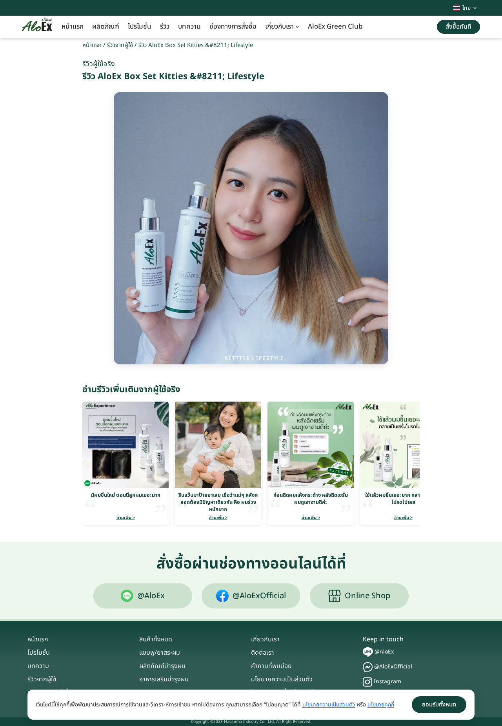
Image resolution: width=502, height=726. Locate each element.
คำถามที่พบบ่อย (271, 666)
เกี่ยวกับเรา (279, 27)
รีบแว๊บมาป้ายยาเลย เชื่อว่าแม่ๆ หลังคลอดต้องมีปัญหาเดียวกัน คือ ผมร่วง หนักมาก (218, 502)
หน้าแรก (73, 27)
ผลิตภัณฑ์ (105, 27)
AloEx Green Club (335, 27)
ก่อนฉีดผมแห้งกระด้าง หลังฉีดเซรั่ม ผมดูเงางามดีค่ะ (310, 498)
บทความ (189, 27)
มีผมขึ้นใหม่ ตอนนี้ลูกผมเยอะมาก (125, 495)
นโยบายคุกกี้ (380, 705)
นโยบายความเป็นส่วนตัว (282, 679)
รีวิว (164, 27)
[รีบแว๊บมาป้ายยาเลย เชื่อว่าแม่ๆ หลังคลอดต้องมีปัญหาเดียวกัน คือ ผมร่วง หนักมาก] (218, 445)
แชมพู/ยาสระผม (159, 652)
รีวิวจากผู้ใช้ (120, 45)
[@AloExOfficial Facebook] (368, 667)
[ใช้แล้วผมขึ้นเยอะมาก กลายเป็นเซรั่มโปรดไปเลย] (403, 445)
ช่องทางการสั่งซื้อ (232, 27)
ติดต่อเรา (262, 652)
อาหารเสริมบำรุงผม (164, 679)
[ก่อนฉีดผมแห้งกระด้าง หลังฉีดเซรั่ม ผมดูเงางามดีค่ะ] (310, 445)
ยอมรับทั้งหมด (439, 704)
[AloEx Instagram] (367, 682)
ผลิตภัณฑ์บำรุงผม (162, 666)
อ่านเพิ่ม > (125, 517)
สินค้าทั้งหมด (155, 639)
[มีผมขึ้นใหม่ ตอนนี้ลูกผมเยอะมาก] (125, 445)
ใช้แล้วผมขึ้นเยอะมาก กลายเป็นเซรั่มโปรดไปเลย (403, 498)
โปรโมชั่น (139, 27)
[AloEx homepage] (37, 27)
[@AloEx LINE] (368, 652)
